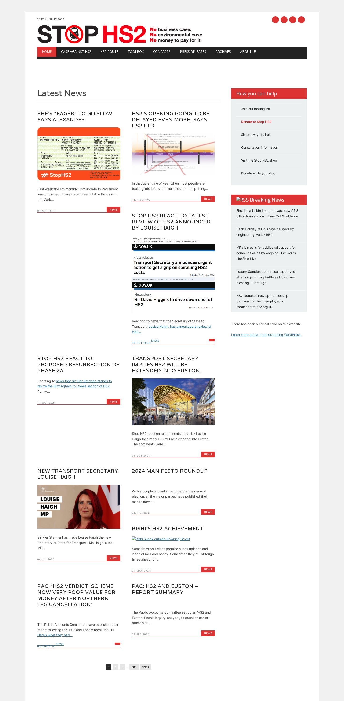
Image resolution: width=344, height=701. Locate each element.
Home (47, 51)
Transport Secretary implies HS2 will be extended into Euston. (166, 364)
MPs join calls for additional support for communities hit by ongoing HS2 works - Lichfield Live (267, 253)
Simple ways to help (256, 135)
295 (134, 667)
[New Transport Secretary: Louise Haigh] (78, 527)
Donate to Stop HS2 (256, 122)
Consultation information (259, 147)
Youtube (292, 19)
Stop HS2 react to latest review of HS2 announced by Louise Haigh (171, 221)
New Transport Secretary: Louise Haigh (78, 474)
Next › (145, 667)
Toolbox (136, 51)
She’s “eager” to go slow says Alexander (74, 116)
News (113, 209)
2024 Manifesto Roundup (170, 471)
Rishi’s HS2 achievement (168, 528)
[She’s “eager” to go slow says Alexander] (78, 179)
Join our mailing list (255, 109)
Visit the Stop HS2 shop (259, 160)
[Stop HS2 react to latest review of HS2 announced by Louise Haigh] (173, 311)
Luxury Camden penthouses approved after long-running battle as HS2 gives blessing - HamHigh (265, 277)
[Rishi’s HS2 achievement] (173, 539)
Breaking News (267, 200)
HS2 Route (109, 51)
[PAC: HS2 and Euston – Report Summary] (173, 602)
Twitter (284, 19)
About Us (248, 51)
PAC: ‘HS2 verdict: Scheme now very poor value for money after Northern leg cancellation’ (76, 595)
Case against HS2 (76, 51)
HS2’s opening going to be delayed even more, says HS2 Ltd (171, 119)
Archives (223, 51)
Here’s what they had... (55, 635)
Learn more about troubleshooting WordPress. (266, 335)
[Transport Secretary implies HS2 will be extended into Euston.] (173, 424)
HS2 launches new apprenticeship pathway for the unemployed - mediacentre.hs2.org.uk (262, 301)
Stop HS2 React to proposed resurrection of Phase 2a (78, 364)
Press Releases (193, 51)
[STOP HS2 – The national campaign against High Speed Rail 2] (121, 42)
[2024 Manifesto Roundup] (173, 481)
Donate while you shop (258, 173)
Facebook (275, 19)
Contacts (162, 51)
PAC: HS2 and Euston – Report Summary (165, 589)
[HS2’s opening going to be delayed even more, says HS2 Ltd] (173, 174)
